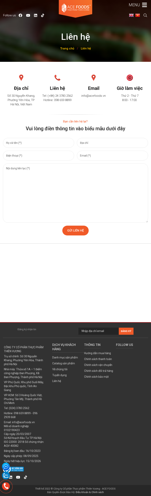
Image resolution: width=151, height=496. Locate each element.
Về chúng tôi (59, 369)
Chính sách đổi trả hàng (98, 370)
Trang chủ (67, 48)
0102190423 (12, 430)
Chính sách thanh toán (98, 359)
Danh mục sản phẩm (65, 357)
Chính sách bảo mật (96, 376)
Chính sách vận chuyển (98, 365)
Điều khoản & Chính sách (90, 492)
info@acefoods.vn (23, 422)
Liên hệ (86, 48)
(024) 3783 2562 (19, 408)
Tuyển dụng (59, 375)
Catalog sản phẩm (63, 363)
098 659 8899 (22, 413)
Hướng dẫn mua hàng (97, 353)
